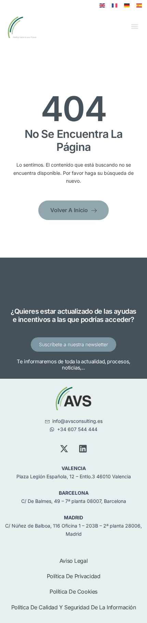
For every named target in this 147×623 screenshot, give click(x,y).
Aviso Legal (73, 560)
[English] (102, 5)
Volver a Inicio (69, 210)
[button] (134, 26)
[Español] (139, 5)
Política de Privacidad (74, 576)
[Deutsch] (126, 5)
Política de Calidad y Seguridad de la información (73, 607)
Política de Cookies (73, 591)
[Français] (114, 5)
